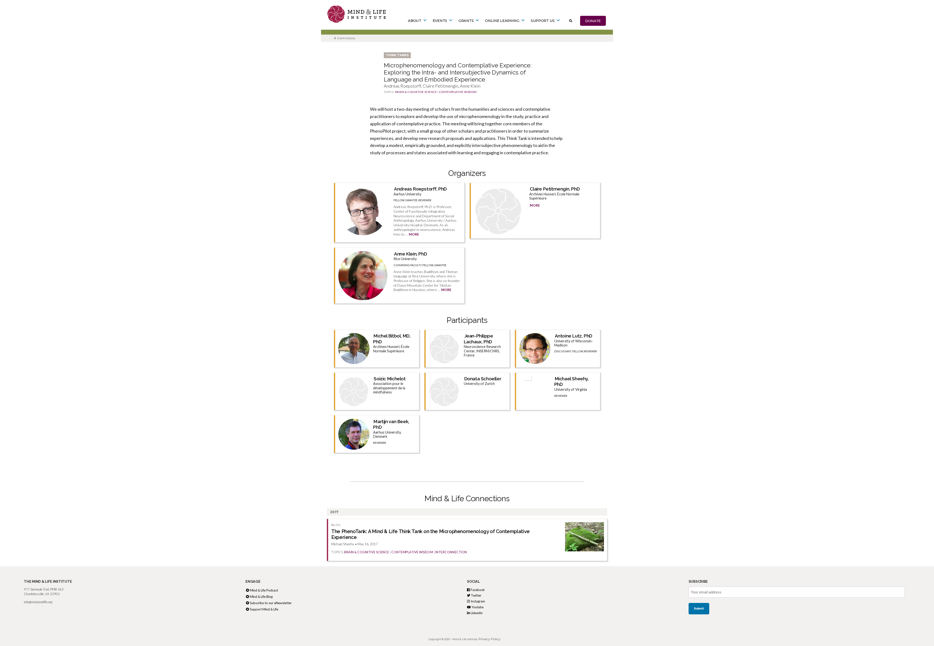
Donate (593, 20)
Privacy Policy (489, 639)
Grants (466, 20)
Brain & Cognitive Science (416, 91)
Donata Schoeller (482, 378)
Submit (699, 608)
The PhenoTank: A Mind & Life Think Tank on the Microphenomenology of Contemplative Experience (430, 534)
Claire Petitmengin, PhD (555, 188)
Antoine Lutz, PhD (573, 335)
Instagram (477, 601)
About (414, 20)
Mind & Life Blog (261, 597)
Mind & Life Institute (464, 639)
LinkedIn (476, 613)
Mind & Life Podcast (264, 590)
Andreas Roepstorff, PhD (420, 188)
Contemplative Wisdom (458, 91)
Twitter (475, 595)
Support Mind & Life (264, 609)
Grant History (345, 38)
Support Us (543, 20)
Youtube (477, 607)
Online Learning (502, 20)
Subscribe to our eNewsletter (271, 603)
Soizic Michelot (389, 378)
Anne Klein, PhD (410, 253)
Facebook (477, 590)
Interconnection (451, 552)
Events (440, 20)
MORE (414, 234)
